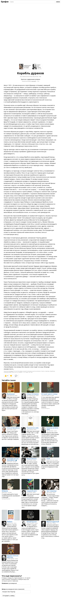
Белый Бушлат (32, 522)
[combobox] (32, 1)
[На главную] (5, 2)
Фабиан (9, 522)
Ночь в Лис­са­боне (13, 428)
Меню (58, 2)
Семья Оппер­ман (33, 394)
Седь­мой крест (32, 491)
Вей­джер (5, 491)
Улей (48, 459)
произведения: (9, 583)
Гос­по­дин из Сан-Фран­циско (13, 459)
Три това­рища (51, 491)
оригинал (33, 81)
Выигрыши (11, 394)
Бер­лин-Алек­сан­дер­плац (13, 556)
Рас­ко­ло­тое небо (33, 428)
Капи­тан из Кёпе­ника (52, 428)
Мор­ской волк (32, 459)
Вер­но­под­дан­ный (52, 522)
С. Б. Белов (10, 371)
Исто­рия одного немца (49, 394)
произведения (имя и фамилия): (13, 589)
